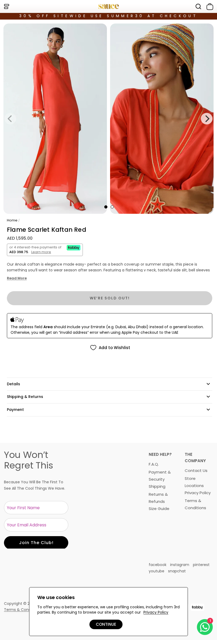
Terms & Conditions (22, 609)
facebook (157, 564)
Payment (15, 409)
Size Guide (159, 508)
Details (13, 384)
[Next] (207, 118)
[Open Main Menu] (6, 6)
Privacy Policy (198, 492)
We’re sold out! (110, 298)
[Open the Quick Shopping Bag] (208, 6)
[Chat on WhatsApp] (205, 627)
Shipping (157, 486)
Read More (17, 278)
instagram (179, 564)
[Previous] (10, 118)
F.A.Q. (154, 464)
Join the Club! (36, 543)
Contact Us (196, 470)
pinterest (201, 564)
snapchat (177, 571)
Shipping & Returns (25, 396)
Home (12, 220)
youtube (156, 571)
